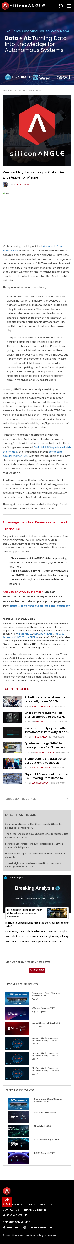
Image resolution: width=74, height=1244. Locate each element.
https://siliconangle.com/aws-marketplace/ (40, 605)
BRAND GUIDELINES (35, 1209)
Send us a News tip (15, 1214)
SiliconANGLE (24, 633)
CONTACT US (11, 1209)
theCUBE (12, 1227)
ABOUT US (46, 1204)
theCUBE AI (32, 637)
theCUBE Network (43, 633)
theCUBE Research (40, 1227)
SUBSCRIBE (37, 970)
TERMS (31, 1204)
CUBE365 (19, 637)
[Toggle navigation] (69, 6)
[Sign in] (60, 6)
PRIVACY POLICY (12, 1204)
